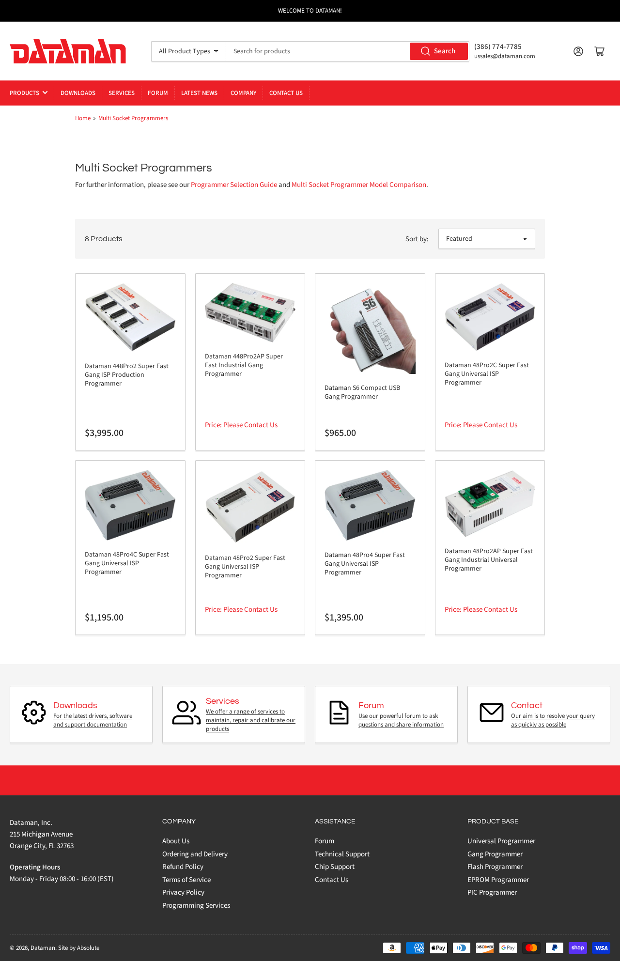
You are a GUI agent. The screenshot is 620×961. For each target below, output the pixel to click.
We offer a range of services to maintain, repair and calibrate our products (250, 720)
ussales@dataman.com (504, 56)
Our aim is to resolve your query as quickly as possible (553, 720)
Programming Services (196, 905)
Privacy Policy (183, 892)
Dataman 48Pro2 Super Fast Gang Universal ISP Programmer (245, 566)
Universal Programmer (501, 841)
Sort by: (417, 239)
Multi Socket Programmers (133, 118)
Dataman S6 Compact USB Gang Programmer (362, 392)
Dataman (43, 948)
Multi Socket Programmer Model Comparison (359, 185)
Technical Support (342, 854)
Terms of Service (186, 880)
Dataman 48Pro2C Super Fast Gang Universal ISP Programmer (487, 374)
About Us (175, 841)
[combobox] (347, 51)
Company (243, 93)
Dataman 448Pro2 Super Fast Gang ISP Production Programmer (127, 374)
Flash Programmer (495, 867)
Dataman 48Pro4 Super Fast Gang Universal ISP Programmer (365, 563)
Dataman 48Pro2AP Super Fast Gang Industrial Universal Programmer (489, 560)
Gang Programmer (495, 854)
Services (121, 93)
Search (444, 51)
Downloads (78, 93)
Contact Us (286, 93)
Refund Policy (182, 867)
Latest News (199, 93)
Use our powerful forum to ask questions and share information (401, 720)
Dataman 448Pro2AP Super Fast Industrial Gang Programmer (244, 365)
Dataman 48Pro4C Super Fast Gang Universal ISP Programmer (127, 563)
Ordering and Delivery (195, 854)
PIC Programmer (492, 892)
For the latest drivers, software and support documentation (92, 720)
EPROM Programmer (498, 880)
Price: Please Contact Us (241, 425)
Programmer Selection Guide (234, 185)
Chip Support (335, 867)
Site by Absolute (78, 948)
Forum (158, 93)
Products (24, 93)
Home (83, 118)
